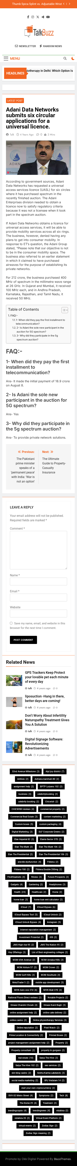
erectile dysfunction (29, 862)
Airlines (22, 779)
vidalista (62, 1110)
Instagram (54, 922)
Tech (63, 1095)
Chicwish (51, 801)
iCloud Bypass (46, 907)
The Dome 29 (28, 1103)
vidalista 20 (22, 1118)
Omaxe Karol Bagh (55, 1005)
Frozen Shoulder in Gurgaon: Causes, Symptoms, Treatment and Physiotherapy (36, 4)
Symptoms (46, 1095)
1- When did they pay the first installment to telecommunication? (40, 321)
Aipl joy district (55, 771)
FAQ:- (14, 315)
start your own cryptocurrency (38, 1088)
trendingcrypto (17, 1110)
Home (57, 892)
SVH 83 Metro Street (20, 1095)
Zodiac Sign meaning (38, 1133)
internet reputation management (38, 929)
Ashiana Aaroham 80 (47, 779)
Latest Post (15, 100)
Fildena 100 (22, 869)
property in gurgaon (53, 1050)
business (25, 794)
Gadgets (17, 884)
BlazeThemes (62, 1159)
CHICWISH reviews (23, 809)
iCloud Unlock (52, 914)
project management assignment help (28, 1042)
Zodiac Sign (49, 1125)
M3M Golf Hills (25, 975)
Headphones (57, 884)
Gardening (36, 884)
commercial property (52, 809)
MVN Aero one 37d (25, 990)
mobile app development (50, 982)
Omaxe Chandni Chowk (23, 1005)
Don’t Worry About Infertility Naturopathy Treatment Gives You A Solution (47, 720)
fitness (36, 877)
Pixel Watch (51, 1027)
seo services (53, 1065)
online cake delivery (54, 1012)
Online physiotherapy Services (50, 1020)
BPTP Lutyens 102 (51, 786)
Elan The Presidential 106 (53, 854)
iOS (53, 937)
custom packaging (50, 824)
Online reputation (27, 1027)
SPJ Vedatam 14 (54, 1080)
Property (62, 1042)
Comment (17, 528)
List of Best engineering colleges (50, 952)
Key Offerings (17, 952)
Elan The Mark (24, 847)
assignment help (24, 786)
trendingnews (41, 1110)
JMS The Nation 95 (51, 945)
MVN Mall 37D (52, 990)
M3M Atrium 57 (27, 967)
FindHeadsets (16, 877)
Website (15, 607)
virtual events (27, 1125)
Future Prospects (58, 877)
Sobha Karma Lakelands (51, 1073)
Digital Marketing (22, 831)
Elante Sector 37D (51, 839)
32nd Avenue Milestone (25, 771)
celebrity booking (28, 801)
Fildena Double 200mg (49, 869)
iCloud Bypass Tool (26, 914)
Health (20, 892)
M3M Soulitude (50, 975)
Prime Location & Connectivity (26, 1035)
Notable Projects (58, 997)
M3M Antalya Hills (52, 960)
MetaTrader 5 (20, 982)
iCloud (26, 907)
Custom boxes (24, 824)
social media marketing (25, 1080)
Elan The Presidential (20, 854)
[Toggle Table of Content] (63, 310)
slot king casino (21, 1073)
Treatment (50, 1103)
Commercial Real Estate (24, 816)
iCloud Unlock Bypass (28, 922)
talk (12, 134)
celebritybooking (47, 794)
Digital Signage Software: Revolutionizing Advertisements (44, 743)
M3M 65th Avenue (24, 960)
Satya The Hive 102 (27, 1065)
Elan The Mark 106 (50, 847)
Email (14, 591)
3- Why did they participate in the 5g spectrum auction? (37, 337)
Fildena (52, 862)
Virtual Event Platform (48, 1118)
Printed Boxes (58, 1035)
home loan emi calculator (48, 899)
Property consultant (23, 1050)
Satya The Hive (48, 1058)
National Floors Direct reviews (24, 997)
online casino (18, 1020)
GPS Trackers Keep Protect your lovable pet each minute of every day (46, 677)
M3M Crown (51, 967)
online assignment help (23, 1012)
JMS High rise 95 (23, 945)
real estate (25, 1058)
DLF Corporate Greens (51, 831)
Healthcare (39, 892)
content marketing (55, 816)
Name (15, 575)
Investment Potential (31, 937)
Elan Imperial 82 (24, 839)
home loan (21, 899)
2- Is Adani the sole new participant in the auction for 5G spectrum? (40, 329)
